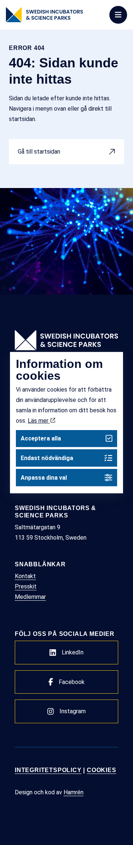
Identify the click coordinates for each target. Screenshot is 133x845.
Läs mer (39, 420)
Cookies (101, 770)
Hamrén (73, 792)
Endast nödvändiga (47, 458)
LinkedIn (72, 652)
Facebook (72, 681)
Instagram (72, 711)
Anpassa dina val (44, 477)
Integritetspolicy (48, 770)
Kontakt (25, 576)
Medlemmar (30, 596)
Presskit (26, 586)
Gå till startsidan (39, 151)
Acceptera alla (41, 438)
